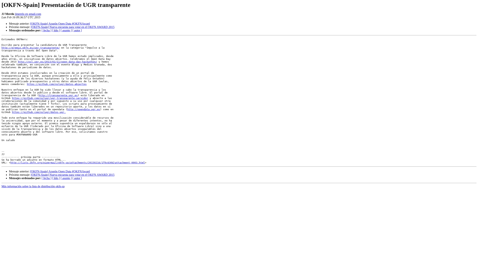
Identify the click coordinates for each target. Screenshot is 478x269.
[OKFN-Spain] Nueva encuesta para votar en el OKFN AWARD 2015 (72, 27)
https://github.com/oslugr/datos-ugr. (39, 112)
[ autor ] (77, 30)
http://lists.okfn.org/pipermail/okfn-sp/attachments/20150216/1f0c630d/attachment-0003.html (77, 162)
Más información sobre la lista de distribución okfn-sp (33, 186)
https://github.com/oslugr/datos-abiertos (57, 84)
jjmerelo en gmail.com (28, 14)
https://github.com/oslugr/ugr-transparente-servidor (50, 98)
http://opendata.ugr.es (83, 109)
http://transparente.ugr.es (58, 95)
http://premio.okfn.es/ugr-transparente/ (30, 47)
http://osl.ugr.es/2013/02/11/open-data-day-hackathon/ (57, 61)
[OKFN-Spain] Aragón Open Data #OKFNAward (60, 23)
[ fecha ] (46, 30)
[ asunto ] (66, 30)
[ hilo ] (56, 30)
